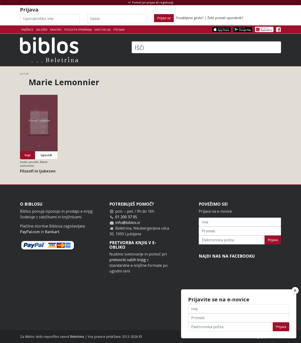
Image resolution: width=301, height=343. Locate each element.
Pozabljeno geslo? (189, 18)
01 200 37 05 (126, 216)
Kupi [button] (28, 155)
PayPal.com (30, 231)
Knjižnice (27, 29)
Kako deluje (102, 29)
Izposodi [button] (46, 155)
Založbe (42, 29)
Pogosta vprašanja (78, 29)
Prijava (273, 240)
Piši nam (119, 29)
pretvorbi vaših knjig (127, 259)
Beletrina (77, 336)
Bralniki (56, 29)
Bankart (52, 231)
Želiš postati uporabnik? (225, 18)
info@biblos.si (127, 222)
